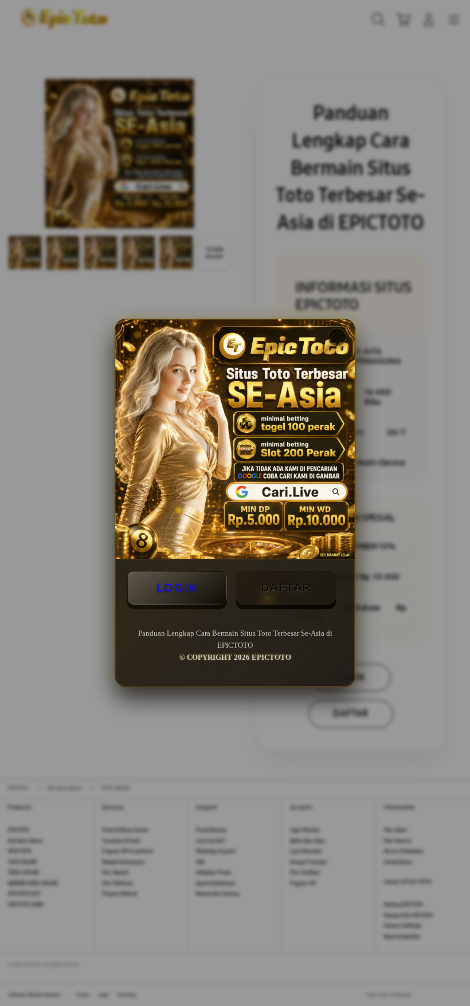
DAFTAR (286, 587)
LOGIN (177, 587)
